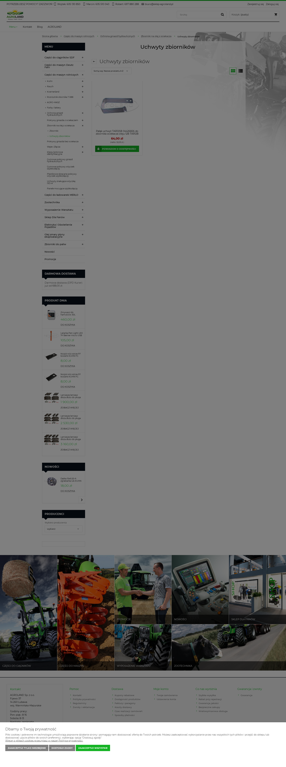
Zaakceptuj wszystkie (93, 748)
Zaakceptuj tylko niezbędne (27, 748)
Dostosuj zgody (62, 748)
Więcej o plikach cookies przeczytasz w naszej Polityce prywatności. (44, 740)
